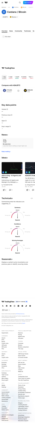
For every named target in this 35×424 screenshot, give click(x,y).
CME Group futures (23, 353)
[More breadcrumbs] (9, 7)
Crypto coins (5, 343)
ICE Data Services (20, 313)
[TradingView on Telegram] (22, 306)
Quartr (23, 323)
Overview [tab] (4, 31)
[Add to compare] (18, 90)
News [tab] (11, 31)
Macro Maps (5, 378)
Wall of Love (5, 394)
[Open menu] (2, 2)
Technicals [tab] (27, 31)
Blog (19, 366)
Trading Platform (22, 410)
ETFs (3, 339)
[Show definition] (7, 109)
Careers (20, 369)
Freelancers (5, 418)
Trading (4, 406)
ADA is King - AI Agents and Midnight (11, 176)
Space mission (22, 364)
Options (4, 376)
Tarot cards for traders (24, 378)
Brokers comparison (23, 347)
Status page (21, 398)
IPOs (3, 368)
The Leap (20, 348)
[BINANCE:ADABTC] (3, 172)
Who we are (21, 362)
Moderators (5, 401)
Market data (21, 336)
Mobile (3, 385)
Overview (20, 343)
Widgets (20, 403)
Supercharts (5, 333)
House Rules (5, 399)
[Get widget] (31, 198)
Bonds (3, 341)
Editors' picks (5, 409)
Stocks (3, 338)
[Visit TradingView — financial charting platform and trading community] (8, 68)
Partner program (22, 418)
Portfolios (4, 373)
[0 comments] (33, 190)
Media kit (20, 371)
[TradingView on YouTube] (10, 306)
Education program (23, 420)
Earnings (4, 364)
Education (4, 408)
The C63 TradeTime (23, 380)
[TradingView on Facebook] (7, 306)
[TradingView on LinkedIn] (18, 306)
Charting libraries (22, 404)
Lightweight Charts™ (23, 406)
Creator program (6, 397)
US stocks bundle (23, 357)
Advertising (21, 415)
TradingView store (23, 376)
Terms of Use (21, 385)
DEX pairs (4, 347)
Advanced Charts (22, 408)
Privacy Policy (22, 389)
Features (20, 333)
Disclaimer (21, 387)
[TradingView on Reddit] (30, 306)
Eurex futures (21, 355)
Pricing (20, 334)
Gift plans (20, 338)
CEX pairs (4, 345)
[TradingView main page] (6, 2)
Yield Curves (5, 374)
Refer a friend (5, 395)
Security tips (21, 394)
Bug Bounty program (23, 396)
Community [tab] (18, 31)
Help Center (21, 368)
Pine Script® (5, 380)
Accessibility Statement (24, 392)
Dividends (4, 366)
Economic (4, 362)
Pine (3, 348)
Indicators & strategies (8, 415)
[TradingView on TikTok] (26, 306)
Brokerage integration (24, 417)
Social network (5, 392)
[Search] (19, 2)
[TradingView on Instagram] (14, 306)
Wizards (4, 416)
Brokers (20, 345)
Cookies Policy (22, 390)
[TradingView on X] (3, 306)
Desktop (4, 387)
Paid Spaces (5, 420)
